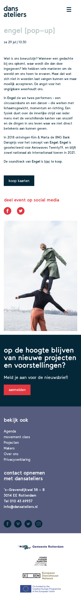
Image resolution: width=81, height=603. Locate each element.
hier (47, 161)
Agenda (10, 431)
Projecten (11, 442)
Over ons (11, 454)
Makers (9, 448)
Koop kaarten (19, 180)
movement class (17, 437)
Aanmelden (17, 389)
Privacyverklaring (17, 459)
